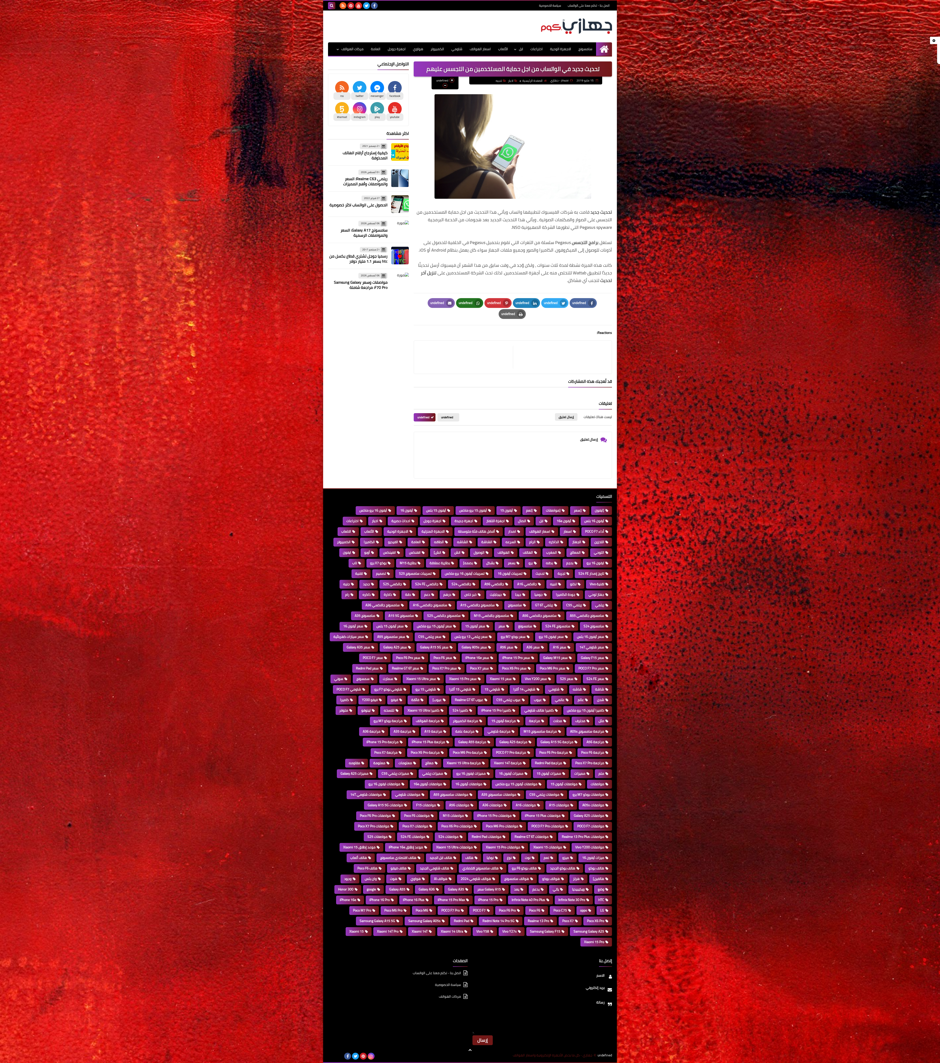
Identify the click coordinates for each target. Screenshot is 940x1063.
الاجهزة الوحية (560, 49)
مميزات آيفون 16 (511, 773)
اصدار (512, 531)
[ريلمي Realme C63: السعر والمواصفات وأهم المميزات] (400, 178)
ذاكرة (388, 594)
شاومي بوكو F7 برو (388, 689)
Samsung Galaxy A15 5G (377, 921)
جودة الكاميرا (565, 594)
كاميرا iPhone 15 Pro (496, 710)
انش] (437, 552)
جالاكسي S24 (461, 584)
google (371, 889)
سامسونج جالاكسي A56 (539, 615)
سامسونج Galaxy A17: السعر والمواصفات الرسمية (364, 232)
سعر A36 (533, 647)
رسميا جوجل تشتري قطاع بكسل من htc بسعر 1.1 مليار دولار (358, 258)
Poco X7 (568, 921)
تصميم (381, 573)
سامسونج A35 (365, 615)
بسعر (511, 563)
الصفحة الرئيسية (532, 80)
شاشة (599, 689)
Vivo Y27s (509, 931)
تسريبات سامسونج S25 (415, 573)
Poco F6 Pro (507, 910)
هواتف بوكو (551, 879)
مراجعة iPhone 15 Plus (428, 742)
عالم (581, 700)
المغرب (551, 552)
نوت (527, 857)
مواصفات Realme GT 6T (532, 836)
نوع (509, 857)
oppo (583, 910)
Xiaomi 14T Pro (388, 931)
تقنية (359, 573)
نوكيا (490, 857)
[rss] (343, 5)
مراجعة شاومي (499, 731)
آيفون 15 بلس (436, 510)
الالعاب (346, 531)
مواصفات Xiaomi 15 (547, 847)
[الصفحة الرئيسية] (604, 49)
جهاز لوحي (596, 594)
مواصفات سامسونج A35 (499, 794)
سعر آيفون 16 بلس (590, 636)
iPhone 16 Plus (413, 900)
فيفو (394, 700)
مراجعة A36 (371, 731)
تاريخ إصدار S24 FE (591, 573)
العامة (375, 49)
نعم (546, 857)
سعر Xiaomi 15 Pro (463, 679)
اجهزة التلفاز (495, 521)
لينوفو (366, 710)
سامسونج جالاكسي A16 (430, 605)
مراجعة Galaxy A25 (513, 742)
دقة (408, 594)
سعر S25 (566, 679)
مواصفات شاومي (407, 794)
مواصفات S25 (377, 836)
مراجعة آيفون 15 (503, 721)
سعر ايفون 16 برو (551, 636)
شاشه (577, 689)
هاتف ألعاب (358, 857)
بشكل (490, 563)
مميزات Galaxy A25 (354, 773)
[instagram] (371, 1056)
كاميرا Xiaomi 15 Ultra (423, 710)
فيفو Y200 (370, 700)
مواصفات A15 (559, 805)
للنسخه (389, 710)
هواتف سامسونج (516, 879)
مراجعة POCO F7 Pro (511, 752)
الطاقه (439, 542)
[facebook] (374, 5)
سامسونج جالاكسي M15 (491, 615)
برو (531, 563)
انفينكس (389, 552)
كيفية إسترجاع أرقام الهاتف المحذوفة (365, 155)
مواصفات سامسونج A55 (451, 794)
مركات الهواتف (352, 49)
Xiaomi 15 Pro (594, 942)
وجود (348, 879)
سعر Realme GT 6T (405, 668)
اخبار (510, 80)
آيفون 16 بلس (594, 521)
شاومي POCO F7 (349, 689)
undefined (447, 417)
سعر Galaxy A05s (474, 647)
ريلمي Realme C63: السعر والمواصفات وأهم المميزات (365, 181)
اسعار (568, 531)
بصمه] (468, 563)
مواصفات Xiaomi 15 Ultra (454, 847)
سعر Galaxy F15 (592, 657)
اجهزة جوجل (397, 49)
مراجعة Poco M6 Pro (468, 752)
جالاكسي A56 (494, 584)
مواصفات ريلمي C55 (544, 794)
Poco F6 (534, 910)
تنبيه (499, 80)
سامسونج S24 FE (557, 626)
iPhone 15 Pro (488, 900)
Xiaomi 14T (420, 931)
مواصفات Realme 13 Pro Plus (583, 836)
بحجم (569, 563)
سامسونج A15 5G (401, 615)
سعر (501, 626)
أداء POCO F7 (594, 531)
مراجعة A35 (402, 731)
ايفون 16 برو (595, 563)
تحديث (540, 573)
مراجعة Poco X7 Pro (589, 763)
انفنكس (415, 552)
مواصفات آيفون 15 (564, 784)
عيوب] (437, 700)
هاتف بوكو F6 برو (524, 868)
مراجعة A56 (595, 742)
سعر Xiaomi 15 (501, 679)
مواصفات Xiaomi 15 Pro (503, 847)
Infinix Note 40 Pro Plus (528, 900)
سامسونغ (525, 626)
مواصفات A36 (492, 805)
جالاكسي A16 (527, 584)
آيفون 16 (406, 510)
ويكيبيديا (578, 889)
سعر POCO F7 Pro (591, 668)
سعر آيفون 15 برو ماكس (434, 626)
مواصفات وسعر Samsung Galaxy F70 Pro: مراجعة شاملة (361, 285)
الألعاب (503, 49)
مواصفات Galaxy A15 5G (385, 805)
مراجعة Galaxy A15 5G (556, 742)
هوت (393, 879)
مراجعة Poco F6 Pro (553, 752)
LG (602, 910)
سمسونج (363, 679)
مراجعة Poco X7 (386, 752)
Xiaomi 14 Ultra (452, 931)
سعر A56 (506, 647)
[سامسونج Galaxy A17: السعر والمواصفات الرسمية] (400, 229)
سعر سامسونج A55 (391, 636)
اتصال (522, 521)
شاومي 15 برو (425, 689)
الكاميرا (369, 542)
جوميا (538, 594)
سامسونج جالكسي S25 (444, 615)
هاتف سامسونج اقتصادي (480, 868)
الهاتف (528, 552)
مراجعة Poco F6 (592, 752)
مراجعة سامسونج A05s (587, 731)
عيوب (538, 700)
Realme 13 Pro (538, 921)
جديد (366, 584)
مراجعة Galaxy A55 (472, 742)
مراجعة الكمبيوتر (465, 721)
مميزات (579, 773)
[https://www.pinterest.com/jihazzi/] (339, 1056)
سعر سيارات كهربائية (348, 636)
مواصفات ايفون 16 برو (384, 784)
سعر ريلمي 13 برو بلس (471, 636)
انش (457, 552)
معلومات (405, 763)
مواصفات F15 (426, 805)
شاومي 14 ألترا (524, 689)
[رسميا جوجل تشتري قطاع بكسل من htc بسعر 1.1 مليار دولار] (400, 255)
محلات (557, 721)
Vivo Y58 (482, 931)
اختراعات (536, 49)
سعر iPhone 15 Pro (516, 657)
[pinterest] (350, 5)
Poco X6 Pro (595, 921)
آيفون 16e (564, 521)
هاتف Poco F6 (367, 868)
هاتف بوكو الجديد (562, 868)
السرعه (510, 542)
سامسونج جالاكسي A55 (587, 615)
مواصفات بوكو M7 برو (588, 794)
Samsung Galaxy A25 (589, 931)
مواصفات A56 (459, 805)
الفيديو (393, 542)
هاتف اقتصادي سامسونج (398, 857)
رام (347, 594)
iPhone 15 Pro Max (451, 900)
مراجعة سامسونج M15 (540, 731)
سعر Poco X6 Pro (514, 668)
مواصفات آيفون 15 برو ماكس (516, 784)
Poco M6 (422, 910)
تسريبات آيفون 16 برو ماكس (464, 573)
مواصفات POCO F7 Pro (547, 826)
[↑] (470, 1050)
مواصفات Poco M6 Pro (502, 826)
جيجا (518, 594)
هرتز (576, 879)
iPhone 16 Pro (379, 900)
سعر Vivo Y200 (536, 679)
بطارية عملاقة (440, 563)
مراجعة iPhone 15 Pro (382, 742)
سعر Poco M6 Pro (552, 668)
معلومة (379, 763)
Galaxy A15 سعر (489, 889)
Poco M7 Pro (362, 910)
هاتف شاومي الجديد (434, 868)
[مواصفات (553, 510)
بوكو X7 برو (378, 563)
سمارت (388, 679)
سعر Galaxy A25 (395, 647)
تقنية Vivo (597, 584)
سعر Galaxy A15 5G (434, 647)
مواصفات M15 (453, 815)
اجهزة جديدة (464, 521)
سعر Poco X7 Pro (444, 668)
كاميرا (344, 700)
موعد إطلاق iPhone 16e (406, 847)
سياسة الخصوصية (550, 5)
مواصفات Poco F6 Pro (375, 815)
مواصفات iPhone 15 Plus (543, 815)
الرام (532, 542)
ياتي (556, 889)
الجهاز (576, 542)
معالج (429, 763)
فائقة (415, 700)
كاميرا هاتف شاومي (539, 710)
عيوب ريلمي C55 (508, 700)
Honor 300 (345, 889)
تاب (354, 563)
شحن (600, 700)
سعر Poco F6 (443, 657)
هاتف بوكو (596, 868)
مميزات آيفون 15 (549, 773)
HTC (601, 900)
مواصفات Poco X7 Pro (373, 826)
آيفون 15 (506, 510)
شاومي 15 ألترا (460, 689)
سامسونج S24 (594, 626)
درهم (447, 594)
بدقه (549, 563)
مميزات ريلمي (432, 773)
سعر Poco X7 (479, 668)
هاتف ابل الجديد (441, 857)
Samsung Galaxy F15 (545, 931)
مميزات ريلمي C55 (395, 773)
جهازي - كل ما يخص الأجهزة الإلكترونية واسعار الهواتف (552, 1055)
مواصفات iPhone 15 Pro (494, 815)
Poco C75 (560, 910)
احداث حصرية (400, 521)
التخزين (599, 542)
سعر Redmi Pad (367, 668)
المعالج (575, 552)
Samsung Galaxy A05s (424, 921)
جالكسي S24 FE (426, 584)
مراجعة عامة (464, 731)
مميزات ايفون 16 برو (471, 773)
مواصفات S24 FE (413, 836)
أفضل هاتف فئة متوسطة (476, 531)
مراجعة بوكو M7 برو (388, 721)
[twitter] (366, 5)
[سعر (578, 510)
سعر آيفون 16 (353, 626)
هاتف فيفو (399, 868)
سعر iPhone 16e (477, 657)
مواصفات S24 (448, 836)
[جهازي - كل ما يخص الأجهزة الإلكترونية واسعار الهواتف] (576, 26)
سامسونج (585, 49)
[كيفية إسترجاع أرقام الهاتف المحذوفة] (400, 152)
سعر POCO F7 (373, 657)
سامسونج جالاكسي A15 (477, 605)
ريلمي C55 (574, 605)
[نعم (529, 510)
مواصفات (597, 784)
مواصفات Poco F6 (417, 815)
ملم (601, 773)
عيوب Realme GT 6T (469, 700)
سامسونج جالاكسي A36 (382, 605)
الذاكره (554, 542)
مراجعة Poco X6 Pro (425, 752)
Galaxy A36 (427, 889)
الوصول (479, 552)
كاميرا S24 (460, 710)
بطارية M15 (408, 563)
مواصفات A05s (593, 805)
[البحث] (331, 5)
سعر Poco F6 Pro (408, 657)
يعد (516, 889)
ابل (521, 49)
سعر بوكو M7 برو (513, 636)
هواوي (418, 49)
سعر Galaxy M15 (555, 657)
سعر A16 (559, 647)
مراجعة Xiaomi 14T (508, 763)
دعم (427, 594)
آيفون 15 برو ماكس (473, 510)
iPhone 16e (348, 900)
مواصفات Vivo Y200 (589, 847)
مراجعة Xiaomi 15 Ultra (464, 763)
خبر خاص (470, 594)
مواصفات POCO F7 (590, 826)
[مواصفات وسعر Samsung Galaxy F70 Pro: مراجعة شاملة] (400, 281)
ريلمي (599, 605)
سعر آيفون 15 (475, 626)
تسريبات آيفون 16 (510, 573)
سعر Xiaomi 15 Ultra (421, 679)
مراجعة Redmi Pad (548, 763)
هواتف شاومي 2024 (476, 879)
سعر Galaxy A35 (358, 647)
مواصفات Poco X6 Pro (457, 826)
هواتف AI (440, 879)
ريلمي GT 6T (544, 605)
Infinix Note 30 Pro (571, 900)
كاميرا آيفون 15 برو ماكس (585, 710)
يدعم (536, 889)
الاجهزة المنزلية (433, 531)
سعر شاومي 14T (591, 647)
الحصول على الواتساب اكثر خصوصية (358, 205)
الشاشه (462, 542)
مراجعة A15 (433, 731)
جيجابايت (496, 594)
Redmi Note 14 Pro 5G (498, 921)
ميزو (565, 857)
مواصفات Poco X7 (415, 826)
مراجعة (534, 721)
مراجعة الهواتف (428, 721)
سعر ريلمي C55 (429, 636)
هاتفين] (598, 879)
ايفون (347, 552)
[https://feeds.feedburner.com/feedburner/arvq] (332, 1056)
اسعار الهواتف (480, 49)
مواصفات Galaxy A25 (589, 815)
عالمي (559, 700)
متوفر (343, 710)
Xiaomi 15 (356, 931)
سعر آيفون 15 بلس (390, 626)
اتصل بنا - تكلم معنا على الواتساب (589, 5)
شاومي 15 (492, 689)
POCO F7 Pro (450, 910)
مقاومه (354, 763)
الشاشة (486, 542)
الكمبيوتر (437, 49)
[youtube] (358, 5)
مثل (601, 721)
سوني (338, 679)
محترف (580, 721)
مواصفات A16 (526, 805)
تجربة (561, 573)
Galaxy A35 (456, 889)
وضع (601, 889)
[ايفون (599, 510)
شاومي (456, 49)
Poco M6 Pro (393, 910)
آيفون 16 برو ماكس (373, 510)
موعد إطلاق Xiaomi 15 (359, 847)
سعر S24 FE (595, 679)
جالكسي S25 (392, 584)
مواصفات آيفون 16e (427, 784)
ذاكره (367, 594)
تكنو (573, 584)
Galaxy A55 (397, 889)
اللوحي (599, 552)
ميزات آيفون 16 (593, 857)
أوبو (367, 552)
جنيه (346, 584)
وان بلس (371, 879)
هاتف (469, 857)
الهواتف (504, 552)
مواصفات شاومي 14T (366, 794)
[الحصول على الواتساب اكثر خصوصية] (400, 204)
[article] (466, 357)
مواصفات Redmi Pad (486, 836)
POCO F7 (479, 910)
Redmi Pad (461, 921)
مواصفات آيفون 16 (468, 784)
